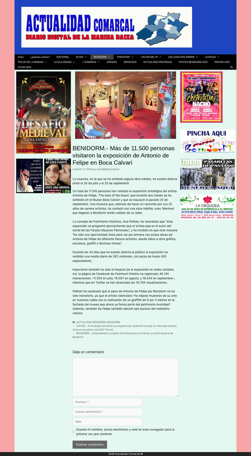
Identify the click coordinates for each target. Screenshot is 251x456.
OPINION (112, 62)
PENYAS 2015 (222, 62)
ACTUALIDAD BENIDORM (91, 322)
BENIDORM (100, 57)
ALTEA (79, 57)
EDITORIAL (63, 57)
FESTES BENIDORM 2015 (193, 62)
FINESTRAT (123, 57)
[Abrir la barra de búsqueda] (231, 67)
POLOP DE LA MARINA (30, 62)
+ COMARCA (89, 62)
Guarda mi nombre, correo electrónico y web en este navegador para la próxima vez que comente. (125, 432)
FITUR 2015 (24, 67)
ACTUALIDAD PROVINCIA (157, 62)
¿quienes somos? (40, 57)
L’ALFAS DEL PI (149, 57)
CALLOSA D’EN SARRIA (181, 57)
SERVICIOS (130, 62)
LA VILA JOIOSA (63, 62)
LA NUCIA (210, 57)
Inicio (21, 57)
